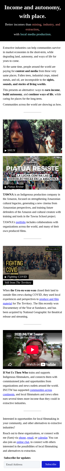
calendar (42, 437)
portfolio (21, 222)
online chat (23, 442)
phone (22, 437)
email (30, 437)
